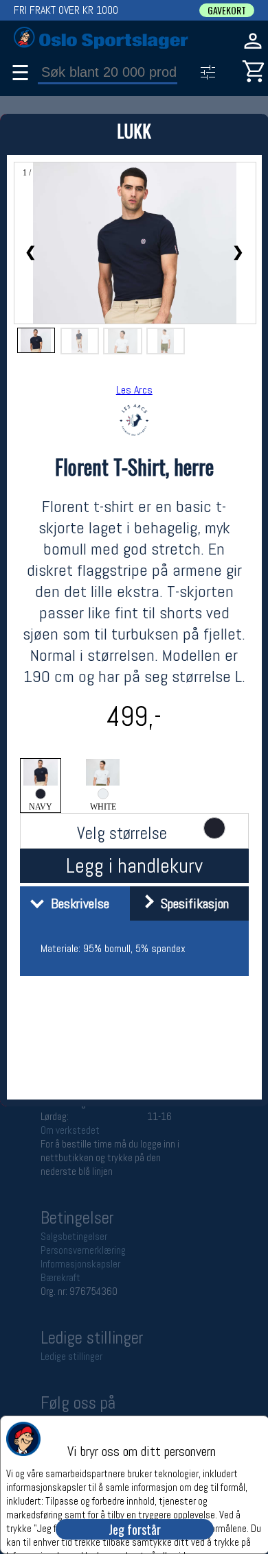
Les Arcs (134, 390)
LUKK (134, 130)
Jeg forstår (135, 1529)
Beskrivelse (76, 903)
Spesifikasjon (191, 903)
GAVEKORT (227, 10)
